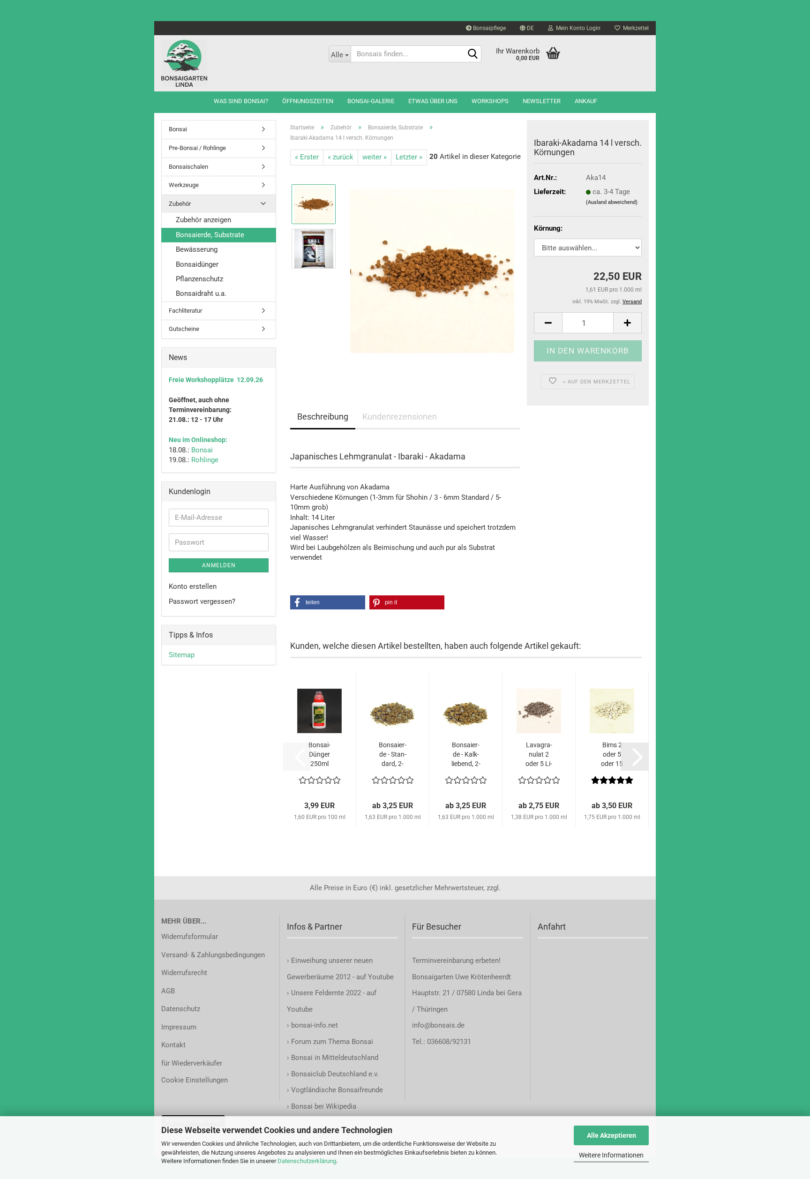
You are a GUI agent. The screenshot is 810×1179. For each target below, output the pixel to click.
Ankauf (586, 101)
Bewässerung (197, 249)
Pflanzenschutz (199, 279)
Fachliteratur (185, 310)
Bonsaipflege (489, 28)
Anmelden (219, 565)
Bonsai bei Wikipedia (323, 1106)
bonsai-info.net (313, 1025)
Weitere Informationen (611, 1155)
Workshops (490, 101)
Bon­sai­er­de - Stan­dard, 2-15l (392, 754)
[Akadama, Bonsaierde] (432, 270)
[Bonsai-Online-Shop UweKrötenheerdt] (238, 63)
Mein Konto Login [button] (576, 28)
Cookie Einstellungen (194, 1080)
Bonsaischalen (188, 166)
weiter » (374, 157)
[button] (527, 28)
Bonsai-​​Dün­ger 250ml (319, 754)
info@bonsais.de (438, 1025)
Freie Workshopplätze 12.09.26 (216, 379)
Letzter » (409, 157)
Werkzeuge (184, 184)
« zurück (340, 157)
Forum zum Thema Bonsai (332, 1041)
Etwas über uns (433, 101)
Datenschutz (180, 1009)
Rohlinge (204, 460)
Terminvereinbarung (443, 960)
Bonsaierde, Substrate (210, 235)
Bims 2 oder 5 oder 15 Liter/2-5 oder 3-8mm (612, 754)
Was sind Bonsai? (241, 101)
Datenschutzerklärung (307, 1160)
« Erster (307, 157)
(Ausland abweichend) (612, 202)
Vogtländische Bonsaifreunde (337, 1090)
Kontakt (173, 1045)
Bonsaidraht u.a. (201, 293)
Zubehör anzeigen (203, 220)
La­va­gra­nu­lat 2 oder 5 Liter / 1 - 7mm (538, 754)
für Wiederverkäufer (191, 1063)
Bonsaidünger (197, 264)
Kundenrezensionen (399, 416)
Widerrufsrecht (184, 973)
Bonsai (178, 129)
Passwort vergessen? (202, 601)
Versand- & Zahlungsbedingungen (213, 955)
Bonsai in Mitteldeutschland (334, 1057)
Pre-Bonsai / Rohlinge (197, 147)
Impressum (178, 1027)
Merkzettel (634, 28)
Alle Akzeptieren (611, 1135)
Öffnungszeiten (307, 101)
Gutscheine (184, 328)
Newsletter (542, 101)
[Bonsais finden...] (472, 54)
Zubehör (180, 203)
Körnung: (548, 228)
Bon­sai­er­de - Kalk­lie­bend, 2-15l (465, 754)
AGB (168, 991)
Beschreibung (322, 416)
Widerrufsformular (189, 936)
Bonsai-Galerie (370, 101)
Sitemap (182, 655)
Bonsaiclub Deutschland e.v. (335, 1074)
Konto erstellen (193, 586)
